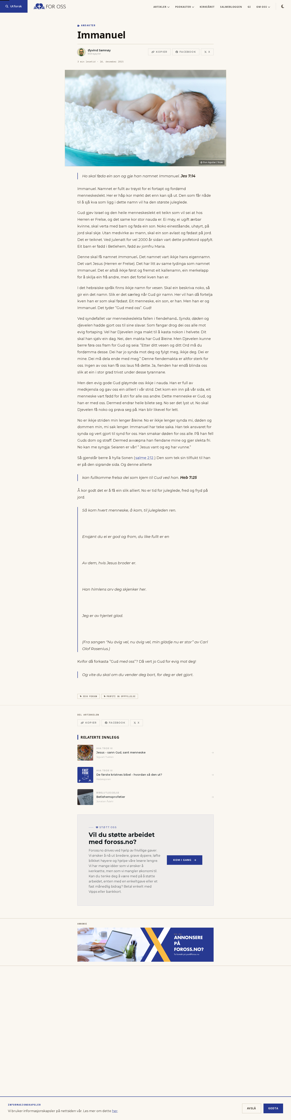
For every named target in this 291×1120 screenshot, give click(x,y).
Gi (249, 7)
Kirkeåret (207, 7)
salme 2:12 (144, 458)
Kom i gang (182, 859)
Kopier (161, 51)
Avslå (251, 1108)
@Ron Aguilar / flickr (211, 162)
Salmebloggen (231, 7)
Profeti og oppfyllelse (121, 696)
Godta (273, 1108)
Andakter (88, 25)
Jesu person (90, 696)
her (115, 1111)
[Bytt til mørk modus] (282, 6)
